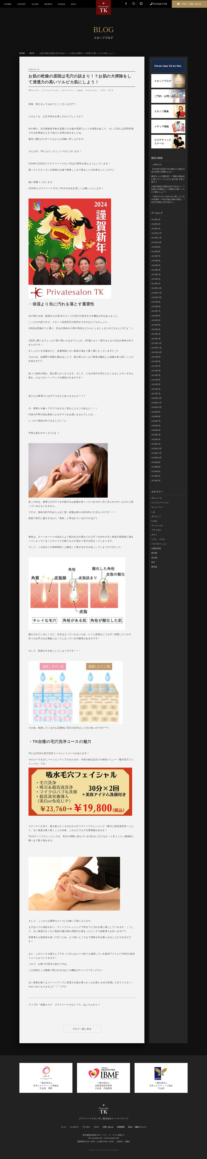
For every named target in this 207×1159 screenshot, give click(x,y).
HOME (22, 53)
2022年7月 (155, 311)
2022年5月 (155, 320)
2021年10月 (156, 352)
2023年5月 (155, 265)
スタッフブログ (162, 81)
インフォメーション (50, 90)
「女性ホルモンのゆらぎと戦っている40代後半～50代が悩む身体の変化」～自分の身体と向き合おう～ (168, 199)
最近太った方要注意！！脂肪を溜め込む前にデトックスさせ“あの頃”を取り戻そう (168, 179)
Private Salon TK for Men (167, 66)
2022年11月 (156, 293)
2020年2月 (155, 439)
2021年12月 (156, 343)
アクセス (86, 1127)
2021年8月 (155, 361)
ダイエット (156, 516)
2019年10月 (156, 457)
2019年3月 (155, 480)
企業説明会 (156, 548)
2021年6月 (155, 371)
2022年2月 (155, 334)
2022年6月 (155, 316)
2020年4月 (155, 430)
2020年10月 (156, 407)
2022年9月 (155, 302)
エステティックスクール (162, 141)
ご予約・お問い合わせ (190, 4)
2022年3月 (155, 329)
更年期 (154, 553)
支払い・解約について (137, 1127)
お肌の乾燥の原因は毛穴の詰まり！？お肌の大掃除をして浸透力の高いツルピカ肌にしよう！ (80, 79)
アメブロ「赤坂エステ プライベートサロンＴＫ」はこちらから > (64, 1004)
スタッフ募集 (161, 111)
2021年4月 (155, 380)
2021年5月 (155, 375)
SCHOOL (61, 4)
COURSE (7, 4)
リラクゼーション (159, 544)
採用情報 (120, 1127)
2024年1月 (155, 228)
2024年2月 (155, 224)
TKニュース (33, 90)
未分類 (154, 558)
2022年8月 (155, 306)
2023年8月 (155, 251)
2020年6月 (155, 425)
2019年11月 (156, 453)
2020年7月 (155, 421)
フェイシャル (91, 90)
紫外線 (154, 567)
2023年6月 (155, 261)
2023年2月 (155, 279)
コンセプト (74, 1127)
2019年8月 (155, 467)
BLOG (73, 4)
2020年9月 (155, 412)
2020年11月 (156, 403)
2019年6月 (155, 471)
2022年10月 (156, 297)
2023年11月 (156, 238)
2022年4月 (155, 325)
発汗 (153, 562)
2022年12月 (156, 288)
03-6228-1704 (160, 4)
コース (63, 1127)
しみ (153, 512)
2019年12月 (156, 448)
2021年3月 (155, 384)
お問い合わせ (108, 1127)
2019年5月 (155, 476)
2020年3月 (155, 435)
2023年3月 (155, 274)
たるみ (79, 90)
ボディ (154, 535)
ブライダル (156, 530)
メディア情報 (161, 126)
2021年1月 (155, 393)
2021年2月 (155, 389)
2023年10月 (156, 242)
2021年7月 (155, 366)
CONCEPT (21, 4)
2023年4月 (155, 270)
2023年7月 (155, 256)
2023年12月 (156, 233)
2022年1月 (155, 339)
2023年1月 (155, 283)
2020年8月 (155, 416)
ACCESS (35, 4)
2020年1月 (155, 444)
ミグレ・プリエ (106, 90)
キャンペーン (68, 90)
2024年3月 (155, 219)
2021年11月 (156, 348)
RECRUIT (48, 4)
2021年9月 (155, 357)
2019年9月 (155, 462)
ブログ (96, 1127)
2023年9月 (155, 247)
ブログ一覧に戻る (82, 1029)
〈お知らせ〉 (157, 164)
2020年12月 (156, 398)
